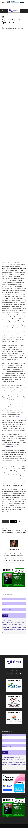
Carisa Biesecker (6, 25)
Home (3, 14)
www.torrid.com (15, 416)
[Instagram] (11, 673)
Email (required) (6, 610)
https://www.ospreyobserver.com (14, 551)
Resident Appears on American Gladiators (7, 531)
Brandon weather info (13, 649)
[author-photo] (14, 547)
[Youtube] (20, 673)
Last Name (5, 604)
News (7, 14)
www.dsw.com (12, 446)
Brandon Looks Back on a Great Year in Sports (20, 532)
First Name (5, 598)
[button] (2, 11)
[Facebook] (7, 673)
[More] (19, 521)
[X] (16, 673)
